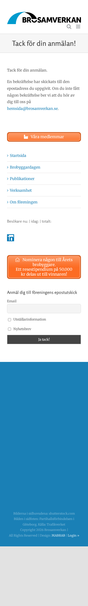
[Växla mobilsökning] (69, 26)
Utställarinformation (29, 319)
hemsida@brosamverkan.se (32, 108)
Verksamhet (21, 190)
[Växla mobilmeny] (78, 26)
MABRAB (58, 535)
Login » (73, 535)
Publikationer (22, 178)
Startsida (18, 155)
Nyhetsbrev (22, 329)
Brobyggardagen (25, 167)
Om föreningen (24, 202)
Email (11, 301)
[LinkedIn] (10, 237)
